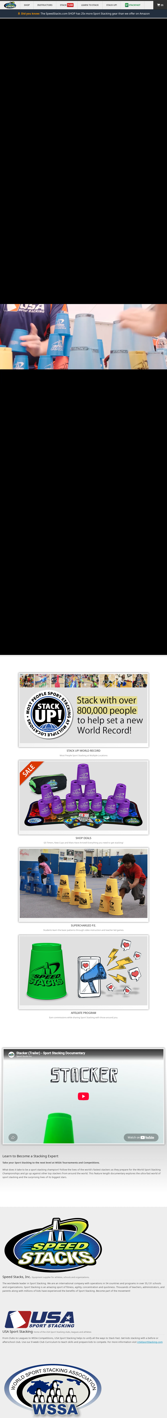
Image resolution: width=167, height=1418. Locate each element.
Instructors (44, 5)
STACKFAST (133, 5)
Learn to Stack (90, 5)
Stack (66, 5)
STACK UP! (111, 5)
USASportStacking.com (150, 1342)
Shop (27, 5)
